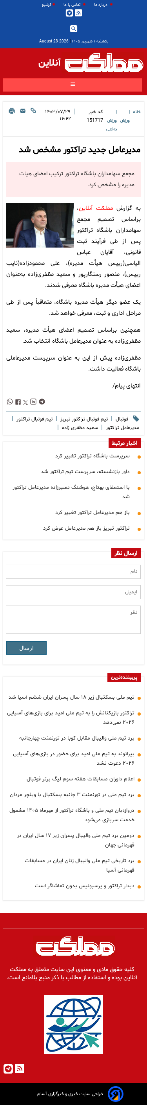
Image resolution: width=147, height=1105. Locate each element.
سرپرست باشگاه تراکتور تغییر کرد (92, 456)
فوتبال (121, 419)
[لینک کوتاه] (33, 120)
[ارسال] (22, 120)
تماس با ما (73, 5)
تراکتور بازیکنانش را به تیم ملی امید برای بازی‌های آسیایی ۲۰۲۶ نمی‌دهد (70, 717)
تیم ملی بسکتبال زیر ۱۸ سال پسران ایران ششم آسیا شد (71, 697)
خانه (137, 112)
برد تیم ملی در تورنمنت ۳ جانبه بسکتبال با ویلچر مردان (72, 794)
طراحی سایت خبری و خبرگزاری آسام (70, 1094)
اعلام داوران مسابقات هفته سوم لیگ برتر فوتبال (80, 779)
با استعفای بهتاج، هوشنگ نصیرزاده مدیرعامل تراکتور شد (71, 492)
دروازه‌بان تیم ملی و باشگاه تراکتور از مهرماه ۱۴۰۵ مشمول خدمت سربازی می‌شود (71, 815)
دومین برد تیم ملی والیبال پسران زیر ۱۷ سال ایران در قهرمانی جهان (75, 840)
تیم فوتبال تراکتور (34, 419)
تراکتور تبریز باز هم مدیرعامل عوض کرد (86, 528)
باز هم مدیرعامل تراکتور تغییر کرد (92, 512)
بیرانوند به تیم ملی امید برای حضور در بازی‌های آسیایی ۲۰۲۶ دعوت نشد (73, 758)
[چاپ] (11, 120)
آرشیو (46, 5)
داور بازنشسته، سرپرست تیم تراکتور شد (85, 471)
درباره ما (101, 5)
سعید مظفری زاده (79, 427)
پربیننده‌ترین (124, 677)
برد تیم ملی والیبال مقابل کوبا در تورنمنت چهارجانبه (76, 738)
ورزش (125, 121)
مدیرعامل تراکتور (121, 427)
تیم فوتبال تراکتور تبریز (83, 419)
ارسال (26, 648)
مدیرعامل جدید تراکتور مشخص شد (80, 150)
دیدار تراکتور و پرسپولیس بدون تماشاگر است (84, 886)
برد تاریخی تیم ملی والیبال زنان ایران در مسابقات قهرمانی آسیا (79, 865)
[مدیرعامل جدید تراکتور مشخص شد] (40, 225)
